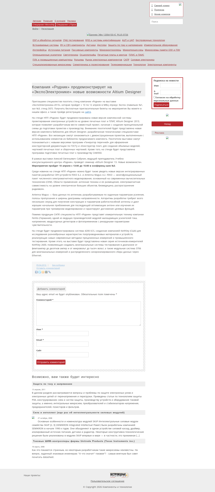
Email (40, 340)
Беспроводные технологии (150, 40)
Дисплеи (102, 45)
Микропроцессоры (133, 49)
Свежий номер (162, 5)
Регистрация (47, 28)
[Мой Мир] (46, 272)
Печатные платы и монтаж (112, 54)
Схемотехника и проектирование (91, 64)
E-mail (156, 92)
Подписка (159, 9)
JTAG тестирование (73, 40)
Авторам (37, 20)
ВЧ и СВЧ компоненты (72, 45)
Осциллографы (88, 54)
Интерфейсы (40, 49)
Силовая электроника (142, 59)
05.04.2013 (41, 265)
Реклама (71, 20)
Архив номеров (162, 14)
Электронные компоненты (161, 64)
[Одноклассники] (43, 272)
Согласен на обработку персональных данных (167, 99)
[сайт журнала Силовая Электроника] (51, 475)
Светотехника (70, 54)
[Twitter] (39, 272)
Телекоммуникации (121, 64)
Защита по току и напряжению (125, 45)
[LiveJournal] (49, 272)
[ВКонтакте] (36, 272)
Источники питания (59, 49)
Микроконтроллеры (110, 49)
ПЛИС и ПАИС (136, 54)
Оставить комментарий (48, 268)
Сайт (38, 350)
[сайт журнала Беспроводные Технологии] (119, 475)
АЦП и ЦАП (128, 40)
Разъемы (79, 59)
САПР (126, 59)
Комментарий (44, 300)
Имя (156, 86)
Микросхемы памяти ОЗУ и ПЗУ (162, 49)
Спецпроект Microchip (43, 24)
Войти (35, 28)
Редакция (48, 20)
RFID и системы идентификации (103, 40)
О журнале (60, 20)
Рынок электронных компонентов (103, 59)
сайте (88, 111)
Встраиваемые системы (46, 45)
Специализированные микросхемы (52, 64)
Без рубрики (58, 265)
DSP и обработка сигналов (47, 40)
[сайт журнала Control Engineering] (140, 475)
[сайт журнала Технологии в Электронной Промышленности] (71, 475)
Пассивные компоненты (85, 49)
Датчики (91, 45)
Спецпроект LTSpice (66, 24)
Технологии (139, 64)
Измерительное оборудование (161, 45)
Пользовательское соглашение (107, 481)
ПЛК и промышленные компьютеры (53, 59)
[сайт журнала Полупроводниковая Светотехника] (94, 475)
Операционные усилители (47, 54)
